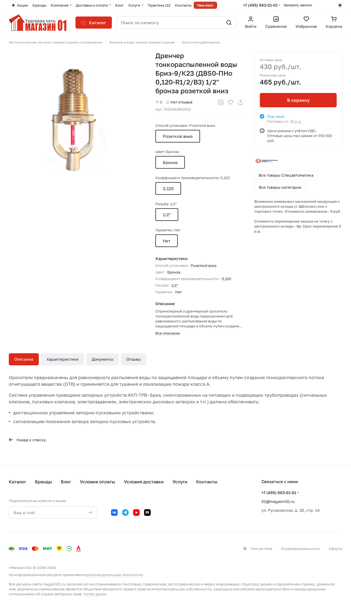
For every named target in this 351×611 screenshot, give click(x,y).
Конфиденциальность (300, 548)
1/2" (174, 285)
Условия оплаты (97, 481)
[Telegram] (125, 512)
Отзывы (133, 359)
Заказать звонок (298, 5)
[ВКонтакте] (114, 512)
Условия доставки (144, 481)
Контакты (206, 481)
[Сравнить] (220, 102)
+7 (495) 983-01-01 (260, 5)
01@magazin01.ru (278, 501)
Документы (102, 359)
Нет (178, 292)
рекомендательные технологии (115, 574)
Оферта (335, 548)
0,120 (226, 278)
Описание (23, 359)
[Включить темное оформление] (340, 5)
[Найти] (229, 22)
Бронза (173, 272)
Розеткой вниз (204, 265)
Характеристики (63, 359)
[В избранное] (230, 102)
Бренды (43, 481)
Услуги (179, 481)
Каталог (17, 481)
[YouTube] (136, 512)
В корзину (298, 100)
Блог (66, 481)
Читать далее (95, 594)
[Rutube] (147, 512)
